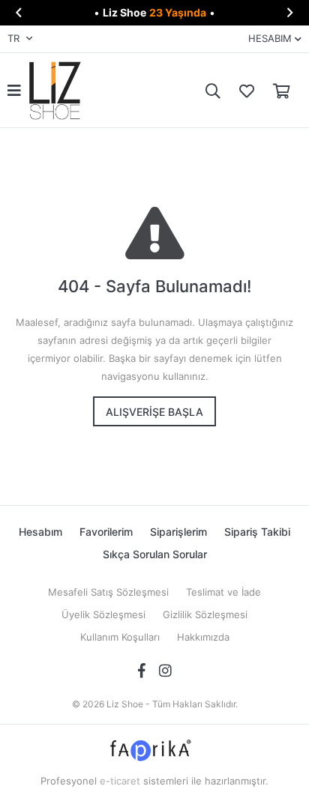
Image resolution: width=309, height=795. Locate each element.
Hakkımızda (203, 637)
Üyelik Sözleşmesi (104, 614)
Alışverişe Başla (154, 411)
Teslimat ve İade (223, 592)
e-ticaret (120, 781)
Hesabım (40, 531)
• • (154, 12)
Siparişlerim (178, 531)
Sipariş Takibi (257, 531)
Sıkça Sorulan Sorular (155, 554)
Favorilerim (243, 90)
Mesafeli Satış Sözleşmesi (108, 592)
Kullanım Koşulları (120, 637)
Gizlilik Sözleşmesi (205, 614)
